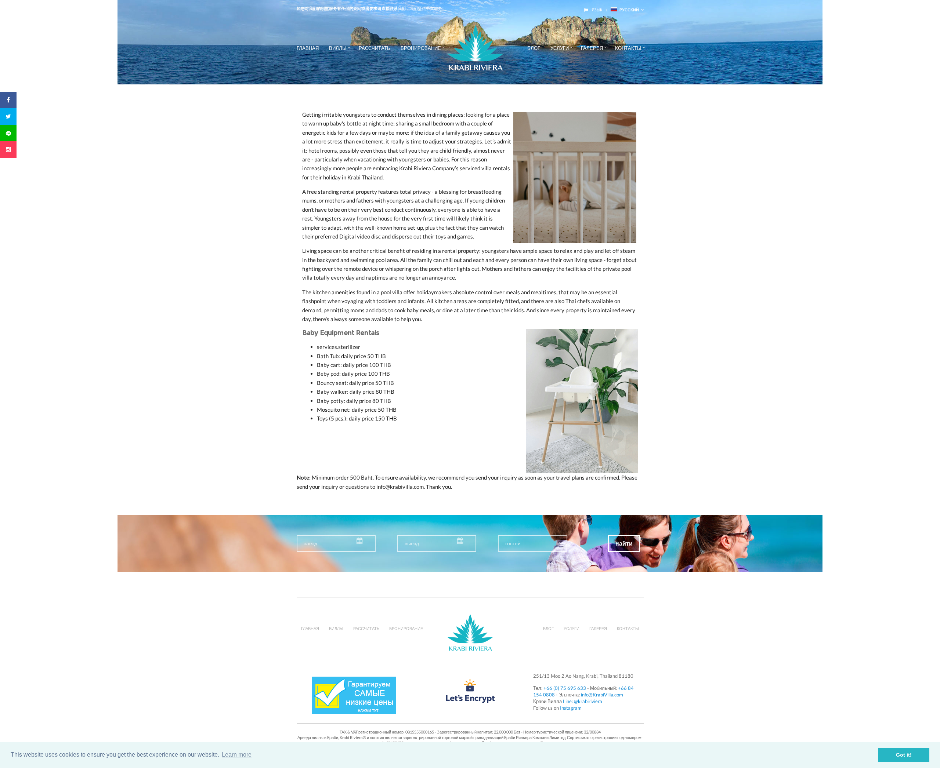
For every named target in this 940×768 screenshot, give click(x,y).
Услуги (559, 48)
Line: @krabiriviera (582, 701)
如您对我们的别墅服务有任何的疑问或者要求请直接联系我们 (351, 8)
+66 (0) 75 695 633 (564, 688)
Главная (308, 48)
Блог (533, 48)
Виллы (338, 48)
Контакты (628, 48)
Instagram (571, 708)
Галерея (592, 48)
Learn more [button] (237, 754)
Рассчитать (374, 48)
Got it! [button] (904, 755)
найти (624, 543)
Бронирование (421, 48)
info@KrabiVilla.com (602, 695)
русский (628, 9)
